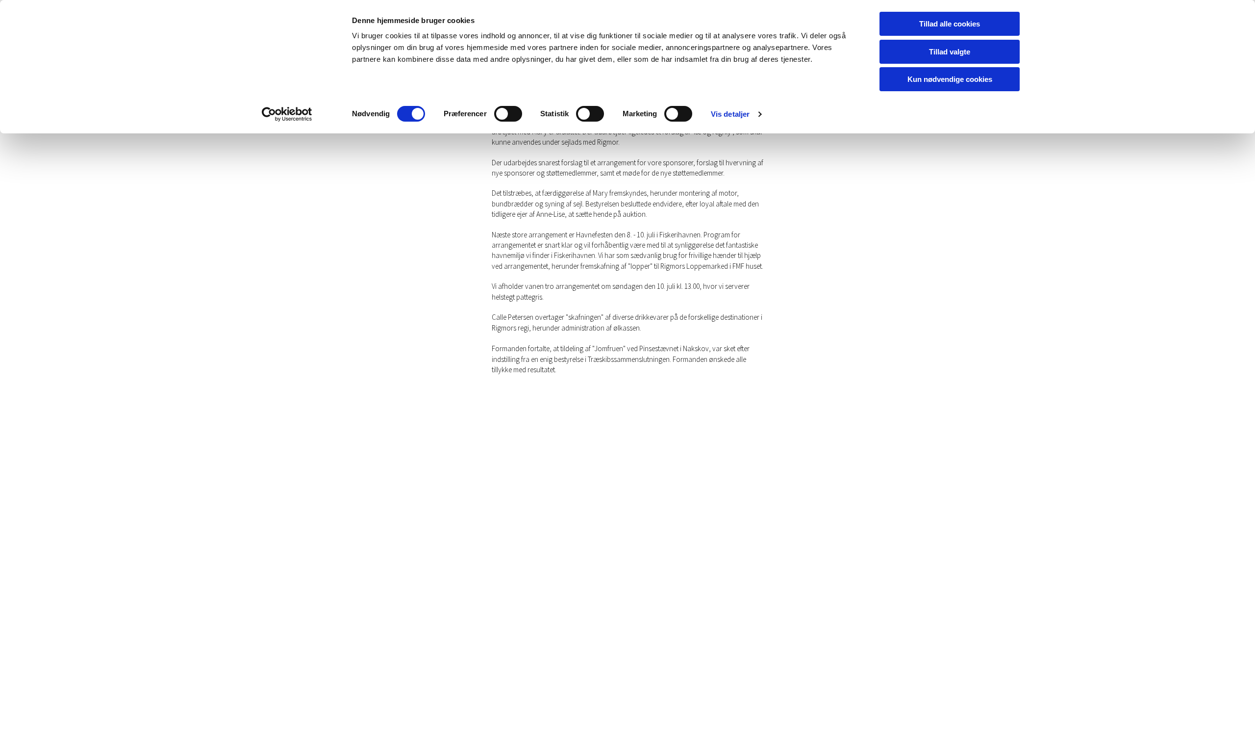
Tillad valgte (949, 52)
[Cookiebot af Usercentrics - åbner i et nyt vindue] (287, 114)
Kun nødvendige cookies (949, 79)
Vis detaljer (730, 114)
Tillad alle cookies (949, 24)
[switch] (508, 114)
